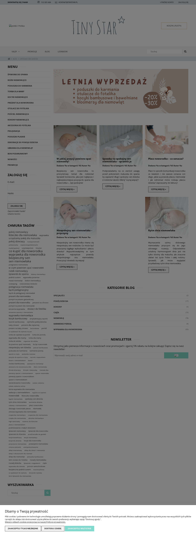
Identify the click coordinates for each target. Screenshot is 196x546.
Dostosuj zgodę (52, 529)
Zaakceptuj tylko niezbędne (23, 529)
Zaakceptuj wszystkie (79, 529)
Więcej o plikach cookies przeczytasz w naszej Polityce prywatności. (35, 522)
